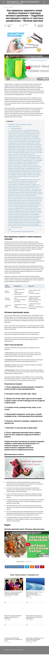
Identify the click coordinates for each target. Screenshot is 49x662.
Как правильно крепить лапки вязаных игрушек (19, 124)
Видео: (9, 229)
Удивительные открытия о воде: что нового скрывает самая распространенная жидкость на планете (34, 594)
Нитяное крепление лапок (14, 126)
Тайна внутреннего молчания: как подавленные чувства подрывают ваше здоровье (34, 617)
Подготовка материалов (16, 128)
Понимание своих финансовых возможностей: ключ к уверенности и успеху (13, 639)
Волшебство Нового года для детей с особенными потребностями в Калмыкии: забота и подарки (13, 593)
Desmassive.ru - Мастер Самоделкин (23, 2)
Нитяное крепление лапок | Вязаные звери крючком (22, 231)
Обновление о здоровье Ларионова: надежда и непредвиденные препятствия (13, 617)
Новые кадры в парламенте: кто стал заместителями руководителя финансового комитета (35, 639)
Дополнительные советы (16, 227)
